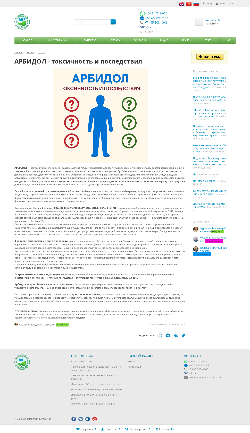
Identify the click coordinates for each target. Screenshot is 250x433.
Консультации (57, 40)
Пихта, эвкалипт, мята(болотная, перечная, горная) (209, 98)
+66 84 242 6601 (198, 361)
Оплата (115, 40)
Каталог (26, 40)
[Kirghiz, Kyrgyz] (189, 3)
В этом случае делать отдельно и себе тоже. (209, 192)
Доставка (140, 40)
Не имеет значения (204, 180)
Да (195, 174)
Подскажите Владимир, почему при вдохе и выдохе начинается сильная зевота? (210, 161)
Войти (131, 361)
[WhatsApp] (160, 335)
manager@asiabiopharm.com (205, 377)
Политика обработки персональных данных (96, 389)
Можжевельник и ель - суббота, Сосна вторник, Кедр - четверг (209, 148)
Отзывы (186, 40)
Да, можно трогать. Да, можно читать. (209, 205)
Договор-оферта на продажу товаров (93, 403)
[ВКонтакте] (176, 335)
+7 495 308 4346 (198, 369)
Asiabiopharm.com (81, 361)
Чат (228, 40)
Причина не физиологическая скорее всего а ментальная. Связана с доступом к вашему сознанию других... (209, 131)
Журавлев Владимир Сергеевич (213, 230)
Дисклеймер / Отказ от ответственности (95, 384)
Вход (209, 3)
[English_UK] (182, 3)
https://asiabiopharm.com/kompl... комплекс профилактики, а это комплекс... (209, 113)
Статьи (209, 40)
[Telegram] (168, 335)
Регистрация (227, 3)
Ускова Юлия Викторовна (213, 239)
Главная (18, 52)
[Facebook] (74, 419)
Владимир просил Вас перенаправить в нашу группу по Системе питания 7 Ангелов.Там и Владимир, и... (209, 82)
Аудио (164, 40)
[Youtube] (94, 419)
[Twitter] (183, 335)
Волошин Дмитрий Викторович (210, 250)
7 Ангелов (90, 40)
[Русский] (196, 3)
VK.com (193, 373)
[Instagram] (87, 419)
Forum (30, 52)
